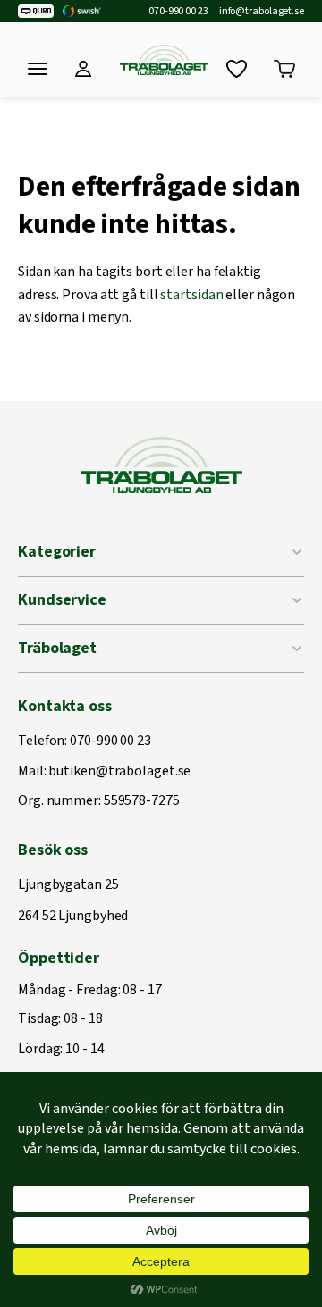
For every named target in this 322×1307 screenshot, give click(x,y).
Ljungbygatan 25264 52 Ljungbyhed (73, 901)
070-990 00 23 (178, 11)
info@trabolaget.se (261, 11)
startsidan (191, 295)
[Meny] (37, 68)
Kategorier (57, 551)
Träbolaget (57, 648)
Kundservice (62, 600)
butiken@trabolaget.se (119, 772)
